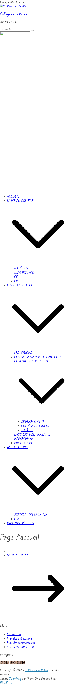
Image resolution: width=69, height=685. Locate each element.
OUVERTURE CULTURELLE (31, 361)
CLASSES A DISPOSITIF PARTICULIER (39, 357)
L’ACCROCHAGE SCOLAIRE (32, 434)
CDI (16, 277)
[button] (38, 264)
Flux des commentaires (21, 643)
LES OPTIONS (23, 353)
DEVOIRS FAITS (24, 272)
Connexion (14, 634)
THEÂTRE (27, 430)
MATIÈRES (21, 268)
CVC (17, 281)
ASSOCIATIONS (17, 447)
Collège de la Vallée (13, 14)
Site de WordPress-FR (20, 647)
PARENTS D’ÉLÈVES (20, 523)
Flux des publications (19, 638)
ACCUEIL (13, 196)
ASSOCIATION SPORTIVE (30, 515)
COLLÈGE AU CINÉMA (35, 426)
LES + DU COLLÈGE (20, 285)
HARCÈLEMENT (24, 439)
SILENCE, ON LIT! (32, 422)
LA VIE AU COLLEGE (20, 201)
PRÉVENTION (23, 443)
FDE (17, 519)
